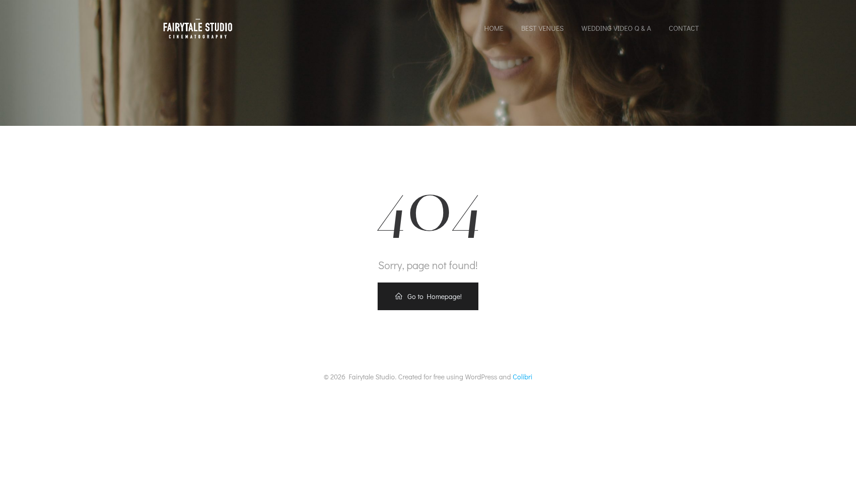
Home (493, 28)
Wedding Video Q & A (616, 28)
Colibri (522, 376)
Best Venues (542, 28)
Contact (684, 28)
